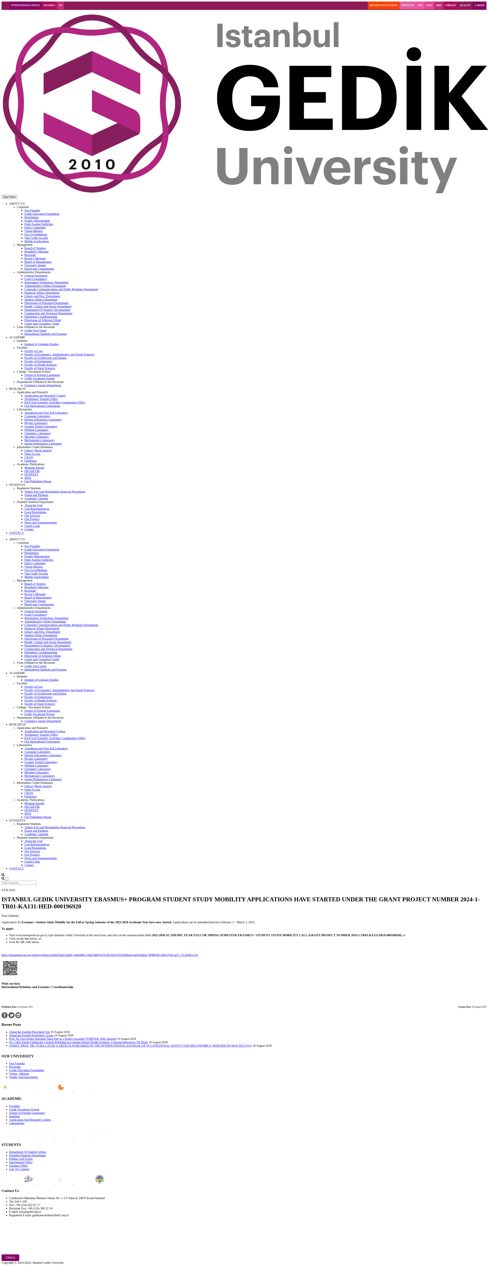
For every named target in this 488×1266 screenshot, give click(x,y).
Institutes (14, 1116)
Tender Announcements (23, 1077)
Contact (29, 529)
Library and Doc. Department (42, 296)
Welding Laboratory (36, 430)
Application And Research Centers (30, 1119)
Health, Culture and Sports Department (47, 306)
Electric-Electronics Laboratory (43, 419)
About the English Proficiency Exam (31, 1035)
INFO (429, 5)
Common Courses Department (42, 385)
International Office (21, 1162)
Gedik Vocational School (39, 378)
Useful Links (32, 526)
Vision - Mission (19, 1073)
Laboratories (16, 1123)
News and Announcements (40, 522)
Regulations (31, 217)
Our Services (32, 515)
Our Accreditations (35, 234)
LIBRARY (450, 5)
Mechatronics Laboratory (39, 440)
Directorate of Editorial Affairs (42, 320)
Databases (30, 460)
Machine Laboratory (36, 436)
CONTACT (16, 532)
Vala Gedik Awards (36, 237)
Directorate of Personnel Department (46, 303)
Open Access (32, 454)
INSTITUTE (407, 5)
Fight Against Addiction (38, 224)
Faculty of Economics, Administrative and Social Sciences (59, 354)
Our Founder (32, 210)
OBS (420, 5)
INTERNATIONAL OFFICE (25, 5)
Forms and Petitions (36, 495)
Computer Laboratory (37, 416)
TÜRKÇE (10, 1257)
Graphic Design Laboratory (41, 426)
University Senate (35, 265)
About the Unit (33, 505)
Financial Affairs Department (41, 292)
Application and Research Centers (44, 395)
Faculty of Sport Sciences (39, 368)
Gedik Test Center (35, 330)
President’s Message (36, 251)
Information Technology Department (46, 282)
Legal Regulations (35, 512)
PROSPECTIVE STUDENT (384, 5)
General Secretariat (35, 275)
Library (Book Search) (38, 450)
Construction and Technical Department (48, 313)
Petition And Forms (21, 1158)
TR (60, 5)
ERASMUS (49, 5)
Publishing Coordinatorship (40, 316)
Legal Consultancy (35, 279)
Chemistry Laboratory (37, 433)
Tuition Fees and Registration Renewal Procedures (54, 491)
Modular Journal (34, 467)
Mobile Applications (36, 241)
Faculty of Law (33, 351)
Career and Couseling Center (41, 323)
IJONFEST (31, 474)
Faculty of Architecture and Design (45, 358)
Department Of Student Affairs (27, 1152)
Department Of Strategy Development (47, 309)
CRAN (28, 457)
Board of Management (37, 261)
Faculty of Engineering (38, 361)
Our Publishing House (37, 481)
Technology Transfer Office (41, 399)
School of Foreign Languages (42, 375)
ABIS (438, 5)
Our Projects (31, 519)
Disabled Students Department (27, 1155)
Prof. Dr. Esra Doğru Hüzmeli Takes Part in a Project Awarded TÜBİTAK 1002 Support (62, 1038)
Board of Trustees (35, 248)
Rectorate (30, 255)
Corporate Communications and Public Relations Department (61, 289)
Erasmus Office (18, 1165)
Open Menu (9, 196)
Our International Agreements (42, 406)
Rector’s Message (35, 258)
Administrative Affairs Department (45, 285)
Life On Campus (19, 1169)
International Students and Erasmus (45, 334)
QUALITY (465, 5)
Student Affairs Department (40, 299)
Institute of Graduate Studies (41, 344)
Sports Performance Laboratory (43, 443)
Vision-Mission (33, 231)
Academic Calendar (36, 498)
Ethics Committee (35, 227)
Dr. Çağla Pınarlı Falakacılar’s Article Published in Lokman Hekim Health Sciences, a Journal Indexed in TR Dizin (78, 1042)
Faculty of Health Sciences (40, 364)
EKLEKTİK (32, 471)
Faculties (14, 1106)
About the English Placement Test (29, 1032)
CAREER (480, 5)
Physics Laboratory (36, 423)
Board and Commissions (39, 268)
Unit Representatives (36, 508)
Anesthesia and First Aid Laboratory (46, 412)
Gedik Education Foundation (41, 213)
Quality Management (37, 220)
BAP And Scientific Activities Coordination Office (54, 402)
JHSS (27, 478)
